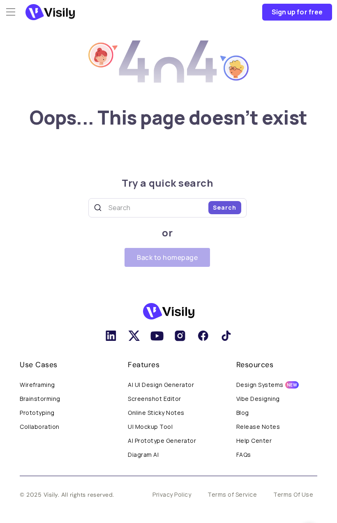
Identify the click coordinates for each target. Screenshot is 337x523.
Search (224, 207)
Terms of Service (232, 494)
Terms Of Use (293, 494)
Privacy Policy (171, 494)
